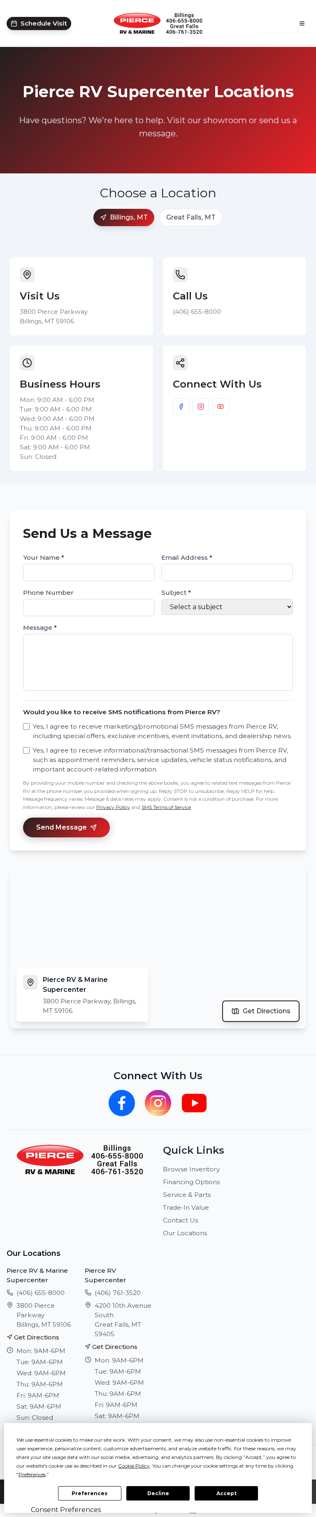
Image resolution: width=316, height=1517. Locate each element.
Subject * (176, 592)
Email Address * (186, 557)
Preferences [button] (32, 1474)
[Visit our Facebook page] (181, 406)
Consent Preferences (66, 1510)
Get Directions (266, 1011)
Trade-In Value (186, 1207)
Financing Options (191, 1182)
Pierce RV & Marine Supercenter (37, 1275)
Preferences (89, 1493)
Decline (158, 1493)
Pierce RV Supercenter (105, 1275)
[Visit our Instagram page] (201, 406)
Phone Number (48, 592)
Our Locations (185, 1233)
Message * (40, 627)
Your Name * (43, 557)
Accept (226, 1493)
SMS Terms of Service (166, 807)
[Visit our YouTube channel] (220, 406)
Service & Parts (187, 1195)
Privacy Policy (113, 807)
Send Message (61, 827)
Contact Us (180, 1220)
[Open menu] (302, 23)
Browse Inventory (191, 1169)
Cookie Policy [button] (134, 1466)
